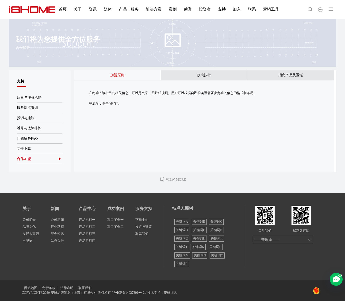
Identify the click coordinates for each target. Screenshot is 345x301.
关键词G (182, 238)
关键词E (199, 230)
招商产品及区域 (290, 75)
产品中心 (87, 208)
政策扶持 (204, 75)
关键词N (200, 255)
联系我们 (142, 234)
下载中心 (142, 219)
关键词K (198, 247)
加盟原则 (117, 75)
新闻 (55, 208)
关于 (27, 208)
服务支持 (143, 208)
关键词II (217, 238)
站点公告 (57, 241)
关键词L (215, 247)
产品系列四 (87, 241)
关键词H (199, 238)
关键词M (182, 255)
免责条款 (48, 288)
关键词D (182, 230)
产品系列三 (87, 234)
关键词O (217, 255)
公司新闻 (57, 219)
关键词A (182, 221)
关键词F (216, 230)
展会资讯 (57, 234)
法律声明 (66, 288)
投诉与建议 (143, 227)
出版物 (27, 241)
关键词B (199, 221)
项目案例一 (115, 219)
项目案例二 (115, 227)
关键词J (181, 247)
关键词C (216, 221)
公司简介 (29, 219)
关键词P (182, 264)
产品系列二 (87, 227)
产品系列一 (87, 219)
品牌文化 (29, 227)
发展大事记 (31, 234)
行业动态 (57, 227)
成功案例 (115, 208)
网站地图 (30, 288)
